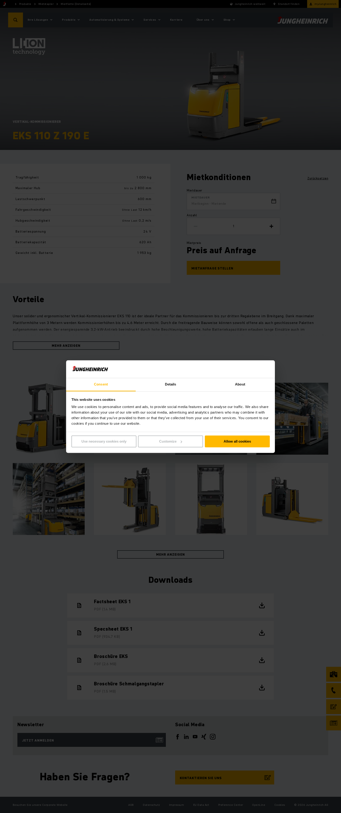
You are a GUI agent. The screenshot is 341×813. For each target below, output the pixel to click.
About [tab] (240, 384)
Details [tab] (170, 384)
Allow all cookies (237, 441)
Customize (168, 441)
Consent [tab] (101, 384)
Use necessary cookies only (103, 441)
